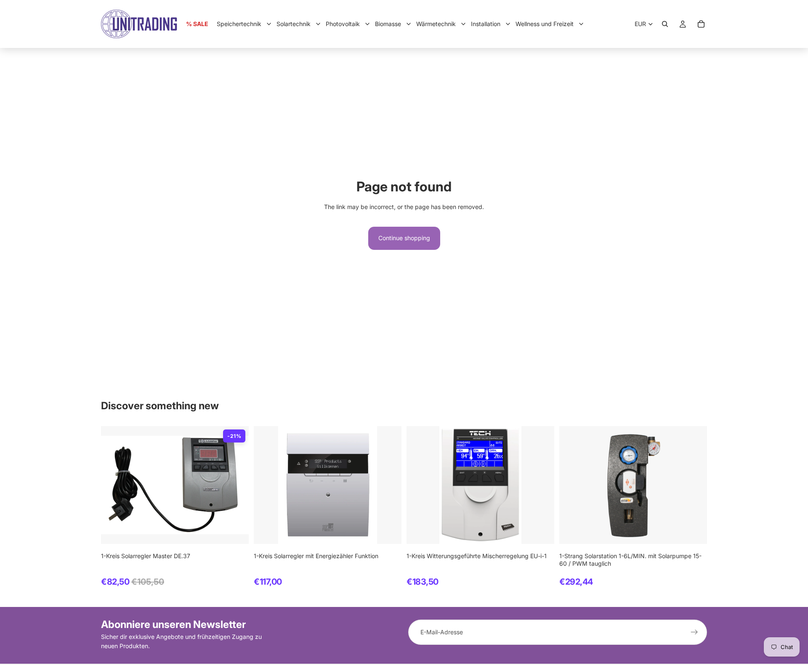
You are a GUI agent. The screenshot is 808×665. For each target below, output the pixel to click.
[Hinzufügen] (235, 530)
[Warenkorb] (701, 24)
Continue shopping (404, 237)
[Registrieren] (694, 632)
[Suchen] (665, 24)
